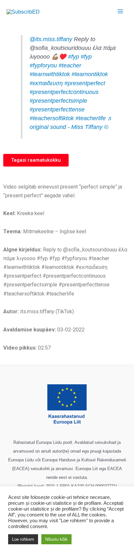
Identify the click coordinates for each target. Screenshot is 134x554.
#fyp (73, 56)
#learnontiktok (90, 74)
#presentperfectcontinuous (64, 92)
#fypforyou (43, 65)
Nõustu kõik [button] (56, 539)
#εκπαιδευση (46, 83)
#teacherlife (90, 118)
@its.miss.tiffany (51, 39)
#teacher (70, 65)
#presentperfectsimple (58, 101)
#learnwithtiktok (50, 74)
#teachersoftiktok (52, 118)
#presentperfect (84, 83)
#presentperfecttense (57, 109)
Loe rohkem (23, 539)
